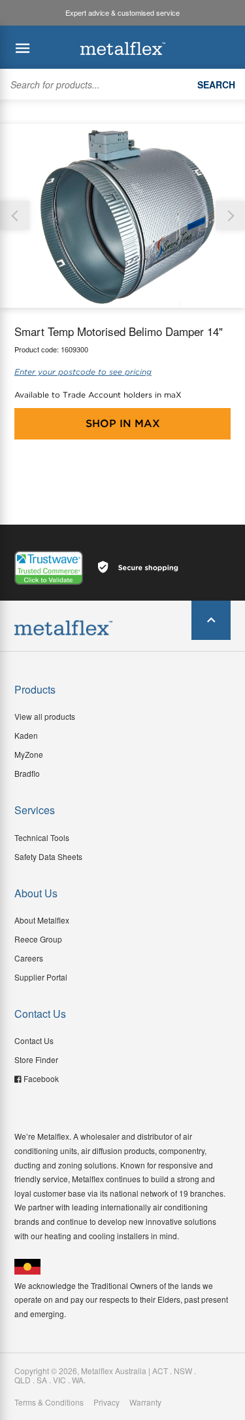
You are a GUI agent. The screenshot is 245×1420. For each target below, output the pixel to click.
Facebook (41, 1078)
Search (216, 84)
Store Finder (36, 1059)
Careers (28, 957)
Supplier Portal (40, 976)
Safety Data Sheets (48, 856)
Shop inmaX (123, 423)
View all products (44, 716)
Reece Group (38, 938)
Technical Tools (41, 837)
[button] (230, 216)
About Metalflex (41, 919)
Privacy (106, 1402)
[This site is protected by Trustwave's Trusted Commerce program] (48, 568)
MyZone (28, 754)
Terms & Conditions (49, 1402)
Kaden (26, 735)
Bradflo (27, 773)
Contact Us (34, 1040)
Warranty (145, 1402)
